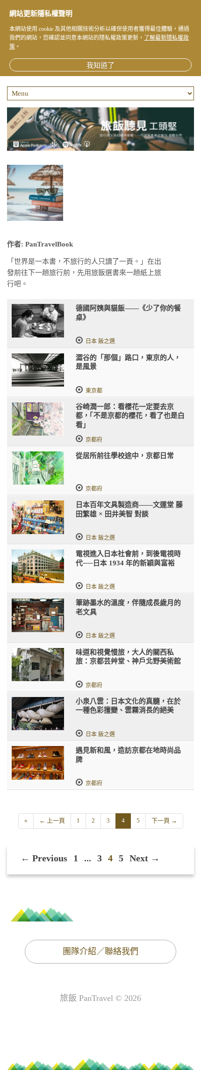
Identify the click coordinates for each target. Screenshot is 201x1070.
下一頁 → (164, 820)
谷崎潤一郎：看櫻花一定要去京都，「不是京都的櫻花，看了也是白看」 (130, 416)
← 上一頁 (52, 820)
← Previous (44, 858)
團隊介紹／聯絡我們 (100, 951)
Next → (144, 858)
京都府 (94, 439)
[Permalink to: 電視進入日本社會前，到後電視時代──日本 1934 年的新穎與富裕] (38, 566)
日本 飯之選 (100, 341)
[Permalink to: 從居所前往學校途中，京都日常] (38, 468)
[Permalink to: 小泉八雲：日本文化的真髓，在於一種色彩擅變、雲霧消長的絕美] (38, 713)
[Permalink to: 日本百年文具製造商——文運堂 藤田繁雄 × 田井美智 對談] (38, 517)
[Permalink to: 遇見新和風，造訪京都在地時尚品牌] (38, 762)
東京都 (94, 390)
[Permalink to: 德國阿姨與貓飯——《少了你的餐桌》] (38, 320)
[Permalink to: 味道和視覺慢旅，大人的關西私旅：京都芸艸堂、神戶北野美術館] (38, 664)
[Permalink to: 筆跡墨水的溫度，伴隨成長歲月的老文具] (38, 615)
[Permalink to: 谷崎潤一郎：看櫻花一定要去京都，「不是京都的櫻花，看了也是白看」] (38, 419)
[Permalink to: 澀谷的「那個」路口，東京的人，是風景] (38, 370)
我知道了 (100, 65)
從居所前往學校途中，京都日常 (125, 455)
